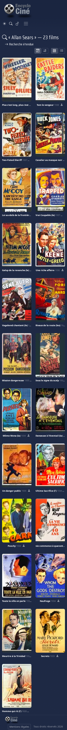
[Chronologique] (38, 51)
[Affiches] (54, 51)
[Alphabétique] (45, 51)
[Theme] (4, 23)
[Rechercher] (10, 23)
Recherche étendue (21, 44)
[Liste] (61, 51)
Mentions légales (19, 726)
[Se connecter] (17, 23)
